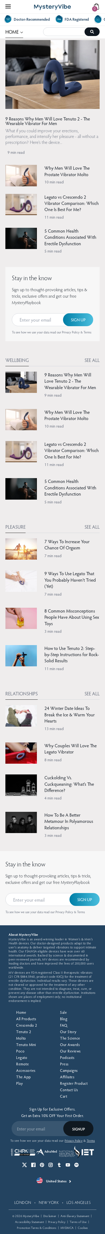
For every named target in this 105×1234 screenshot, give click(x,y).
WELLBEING (17, 360)
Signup (78, 1129)
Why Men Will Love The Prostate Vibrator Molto (67, 171)
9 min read (16, 152)
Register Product (74, 1083)
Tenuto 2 (23, 1031)
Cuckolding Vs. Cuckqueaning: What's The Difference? (69, 783)
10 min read (54, 181)
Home (21, 1012)
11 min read (54, 217)
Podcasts (67, 1057)
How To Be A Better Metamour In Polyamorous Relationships (68, 821)
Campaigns (69, 1070)
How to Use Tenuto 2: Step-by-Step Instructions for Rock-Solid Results (71, 654)
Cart (63, 1096)
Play (19, 1083)
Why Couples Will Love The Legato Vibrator (70, 748)
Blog (63, 1018)
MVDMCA (67, 1228)
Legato (21, 1057)
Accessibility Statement (29, 1222)
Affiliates (67, 1076)
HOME (14, 31)
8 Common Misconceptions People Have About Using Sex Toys (71, 617)
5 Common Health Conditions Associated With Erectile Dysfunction (70, 237)
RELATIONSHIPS (21, 693)
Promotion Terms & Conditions (36, 1228)
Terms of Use (78, 1222)
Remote (22, 1063)
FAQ (63, 1025)
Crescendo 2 (26, 1025)
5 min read (53, 251)
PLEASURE (15, 526)
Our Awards (70, 1044)
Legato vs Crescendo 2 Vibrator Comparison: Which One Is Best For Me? (71, 203)
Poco (20, 1051)
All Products (26, 1018)
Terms (87, 332)
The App (23, 1076)
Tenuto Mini (26, 1044)
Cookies (83, 1228)
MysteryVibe (31, 1216)
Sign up (78, 319)
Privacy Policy (71, 332)
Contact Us (69, 1089)
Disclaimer (50, 1216)
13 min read (54, 728)
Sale (63, 1012)
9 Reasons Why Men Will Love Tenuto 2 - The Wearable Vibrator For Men (47, 121)
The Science (70, 1038)
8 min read (53, 759)
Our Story (68, 1031)
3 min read (53, 631)
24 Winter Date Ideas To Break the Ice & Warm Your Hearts (69, 714)
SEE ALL (92, 360)
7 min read (53, 555)
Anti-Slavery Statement (75, 1216)
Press (64, 1063)
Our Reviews (70, 1051)
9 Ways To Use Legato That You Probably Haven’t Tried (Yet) (70, 579)
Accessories (26, 1070)
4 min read (53, 798)
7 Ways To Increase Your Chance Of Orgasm (67, 544)
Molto (21, 1038)
